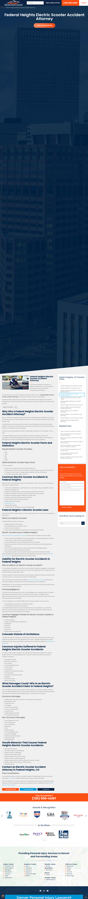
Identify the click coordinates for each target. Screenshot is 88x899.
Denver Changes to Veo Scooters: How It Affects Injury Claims (71, 457)
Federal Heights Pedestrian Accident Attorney (70, 402)
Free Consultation (53, 3)
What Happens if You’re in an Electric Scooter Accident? (70, 434)
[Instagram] (44, 890)
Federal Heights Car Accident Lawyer (70, 388)
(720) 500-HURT (70, 3)
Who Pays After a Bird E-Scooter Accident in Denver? (69, 453)
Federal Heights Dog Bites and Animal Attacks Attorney (71, 391)
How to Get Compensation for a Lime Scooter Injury (70, 450)
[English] (85, 897)
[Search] (83, 523)
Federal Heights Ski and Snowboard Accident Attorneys (70, 407)
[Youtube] (47, 890)
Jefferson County (71, 864)
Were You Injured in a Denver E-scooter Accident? (71, 438)
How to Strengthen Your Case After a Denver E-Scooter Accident (70, 446)
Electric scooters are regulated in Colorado (14, 535)
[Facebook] (40, 890)
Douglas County (50, 877)
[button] (2, 816)
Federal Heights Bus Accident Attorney (71, 385)
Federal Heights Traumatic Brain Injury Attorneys (71, 415)
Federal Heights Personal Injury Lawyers (71, 404)
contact (11, 778)
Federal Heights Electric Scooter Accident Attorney (69, 394)
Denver (47, 873)
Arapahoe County (30, 864)
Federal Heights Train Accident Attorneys (69, 411)
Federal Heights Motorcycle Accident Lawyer (70, 398)
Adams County (8, 864)
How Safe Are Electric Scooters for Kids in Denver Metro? (71, 442)
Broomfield (48, 868)
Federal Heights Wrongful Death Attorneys (69, 421)
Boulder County (50, 864)
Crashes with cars (9, 503)
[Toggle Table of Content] (15, 407)
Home (2, 7)
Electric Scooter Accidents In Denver (70, 431)
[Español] (86, 897)
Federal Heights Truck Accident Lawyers (71, 418)
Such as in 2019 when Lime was (36, 579)
